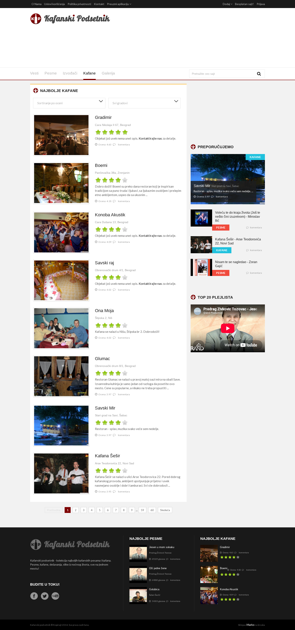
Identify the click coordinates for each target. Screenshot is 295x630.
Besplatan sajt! (244, 4)
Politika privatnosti (79, 4)
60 (152, 510)
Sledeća (165, 510)
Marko (250, 624)
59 (142, 510)
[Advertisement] (187, 38)
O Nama (37, 4)
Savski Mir (216, 186)
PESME (220, 227)
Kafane (89, 73)
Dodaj (227, 4)
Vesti (34, 73)
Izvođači (70, 73)
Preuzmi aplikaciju (118, 4)
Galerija (108, 73)
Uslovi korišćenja (54, 4)
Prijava (261, 4)
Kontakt (99, 4)
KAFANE (255, 157)
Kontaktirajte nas (150, 138)
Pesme (51, 73)
